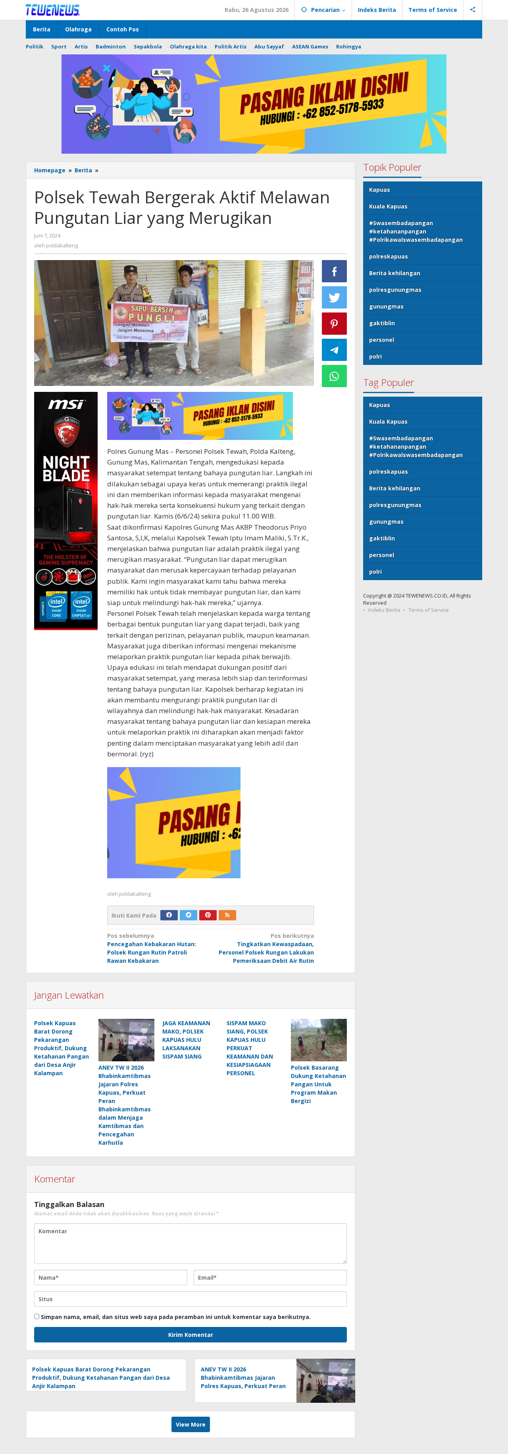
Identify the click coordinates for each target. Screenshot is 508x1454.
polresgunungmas (395, 289)
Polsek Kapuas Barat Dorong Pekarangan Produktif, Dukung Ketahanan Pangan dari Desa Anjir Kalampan (61, 1048)
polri (375, 356)
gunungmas (386, 306)
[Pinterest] (208, 915)
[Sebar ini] (334, 271)
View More (191, 1424)
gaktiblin (382, 323)
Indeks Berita (384, 609)
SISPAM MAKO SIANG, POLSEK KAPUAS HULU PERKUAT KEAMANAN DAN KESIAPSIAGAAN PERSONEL (250, 1048)
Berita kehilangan (394, 273)
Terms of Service (428, 609)
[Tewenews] (53, 9)
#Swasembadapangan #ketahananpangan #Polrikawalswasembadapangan (416, 231)
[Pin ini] (334, 323)
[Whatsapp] (334, 376)
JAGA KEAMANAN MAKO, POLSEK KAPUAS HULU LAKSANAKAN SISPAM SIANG (186, 1039)
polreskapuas (388, 256)
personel (381, 339)
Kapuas (379, 189)
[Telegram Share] (334, 350)
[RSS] (227, 915)
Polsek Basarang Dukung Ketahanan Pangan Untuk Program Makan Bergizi (318, 1084)
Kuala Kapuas (388, 206)
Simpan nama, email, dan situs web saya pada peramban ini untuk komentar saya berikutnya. (176, 1317)
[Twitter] (188, 915)
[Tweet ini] (334, 297)
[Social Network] (473, 10)
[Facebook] (169, 915)
